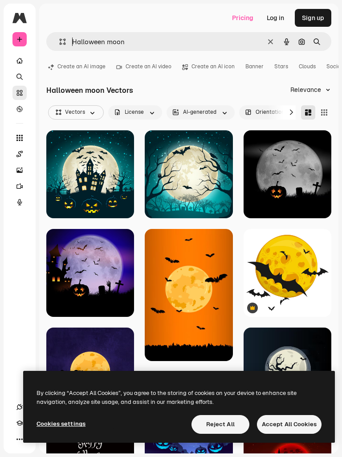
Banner (254, 66)
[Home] (19, 61)
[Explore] (19, 109)
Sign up (313, 18)
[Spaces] (19, 154)
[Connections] (19, 407)
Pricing (242, 18)
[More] (19, 439)
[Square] (324, 112)
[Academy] (19, 423)
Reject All (220, 424)
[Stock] (19, 93)
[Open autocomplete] (59, 41)
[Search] (19, 77)
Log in (275, 18)
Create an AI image (81, 66)
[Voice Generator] (19, 202)
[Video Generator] (19, 186)
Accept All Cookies (289, 424)
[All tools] (19, 138)
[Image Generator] (19, 170)
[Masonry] (308, 112)
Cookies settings (61, 424)
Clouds (307, 66)
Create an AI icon (213, 66)
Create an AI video (148, 66)
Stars (281, 66)
